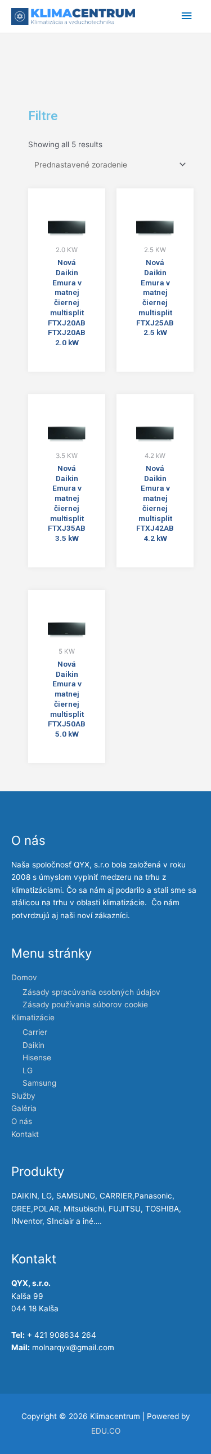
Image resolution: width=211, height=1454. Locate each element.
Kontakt (25, 1134)
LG (28, 1070)
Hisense (37, 1057)
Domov (24, 977)
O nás (21, 1121)
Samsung (39, 1082)
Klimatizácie (33, 1017)
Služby (23, 1095)
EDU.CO (105, 1430)
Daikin (33, 1045)
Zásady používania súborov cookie (85, 1004)
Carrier (35, 1032)
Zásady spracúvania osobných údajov (91, 992)
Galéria (24, 1108)
